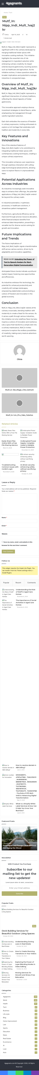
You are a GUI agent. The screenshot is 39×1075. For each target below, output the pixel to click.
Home (5, 12)
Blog (4, 1017)
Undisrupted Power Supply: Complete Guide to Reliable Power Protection (28, 444)
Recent (18, 583)
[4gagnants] (14, 4)
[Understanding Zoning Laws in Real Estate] (8, 945)
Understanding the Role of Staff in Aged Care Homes (25, 592)
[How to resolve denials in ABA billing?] (8, 768)
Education (6, 1031)
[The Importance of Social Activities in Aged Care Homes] (8, 681)
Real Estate (7, 1038)
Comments (31, 583)
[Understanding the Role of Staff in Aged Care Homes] (8, 593)
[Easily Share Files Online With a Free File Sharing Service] (10, 434)
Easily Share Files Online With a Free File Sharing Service (10, 443)
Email (4, 526)
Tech (10, 12)
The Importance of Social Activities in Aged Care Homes (26, 602)
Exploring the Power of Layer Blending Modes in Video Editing (25, 964)
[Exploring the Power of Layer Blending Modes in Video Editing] (8, 965)
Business (6, 1010)
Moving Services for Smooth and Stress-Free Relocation (25, 975)
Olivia (19, 359)
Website (4, 534)
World (5, 1000)
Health (5, 1004)
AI (3, 1045)
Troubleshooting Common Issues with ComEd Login (10, 467)
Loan (4, 1049)
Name (4, 517)
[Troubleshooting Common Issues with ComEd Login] (10, 458)
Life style (6, 1014)
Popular (6, 583)
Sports (5, 1028)
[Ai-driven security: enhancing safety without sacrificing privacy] (28, 458)
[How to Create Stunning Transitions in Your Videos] (8, 954)
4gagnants (7, 997)
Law (4, 1024)
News (5, 1035)
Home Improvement (10, 1021)
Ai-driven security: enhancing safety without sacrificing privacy (28, 468)
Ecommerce (7, 1042)
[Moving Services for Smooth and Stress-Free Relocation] (8, 977)
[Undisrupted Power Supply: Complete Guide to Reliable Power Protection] (28, 434)
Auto (4, 1052)
